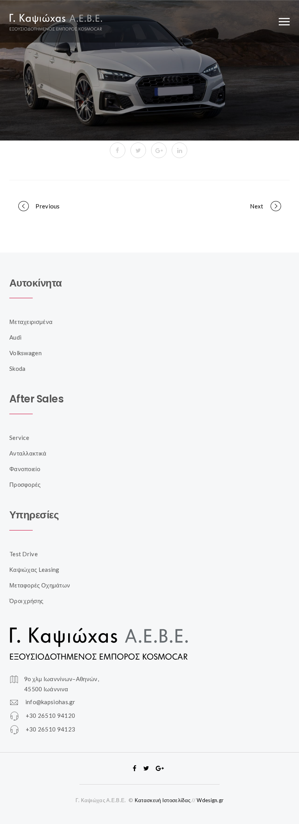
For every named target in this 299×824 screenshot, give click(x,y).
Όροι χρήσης (26, 600)
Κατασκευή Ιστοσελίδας (162, 800)
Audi (15, 337)
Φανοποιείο (24, 468)
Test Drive (23, 553)
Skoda (17, 368)
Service (19, 437)
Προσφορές (25, 484)
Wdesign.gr (210, 800)
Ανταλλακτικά (28, 453)
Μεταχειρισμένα (31, 321)
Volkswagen (25, 352)
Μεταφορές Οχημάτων (39, 585)
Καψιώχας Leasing (34, 569)
